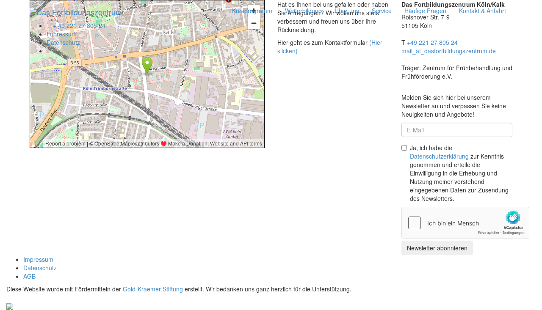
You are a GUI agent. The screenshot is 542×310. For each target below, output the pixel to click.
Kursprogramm (252, 10)
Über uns (347, 10)
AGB (29, 276)
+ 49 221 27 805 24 (78, 25)
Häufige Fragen (425, 10)
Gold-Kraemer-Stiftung (153, 289)
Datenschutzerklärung (439, 156)
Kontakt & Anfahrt (482, 10)
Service (382, 10)
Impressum (62, 34)
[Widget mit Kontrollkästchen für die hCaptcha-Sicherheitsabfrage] (465, 223)
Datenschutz (63, 42)
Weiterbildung (303, 10)
